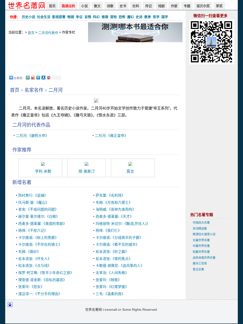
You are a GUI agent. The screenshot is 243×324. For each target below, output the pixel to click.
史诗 (139, 17)
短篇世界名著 (201, 252)
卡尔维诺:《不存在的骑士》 (40, 244)
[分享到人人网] (43, 77)
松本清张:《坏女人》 (34, 259)
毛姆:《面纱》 (29, 252)
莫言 (130, 171)
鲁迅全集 (198, 269)
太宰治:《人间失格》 (112, 273)
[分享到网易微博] (48, 77)
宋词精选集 (200, 228)
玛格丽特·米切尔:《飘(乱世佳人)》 (123, 224)
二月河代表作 (48, 33)
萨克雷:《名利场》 (110, 195)
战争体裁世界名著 (204, 257)
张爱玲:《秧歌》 (109, 280)
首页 (52, 6)
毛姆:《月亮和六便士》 (114, 202)
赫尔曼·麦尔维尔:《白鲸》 (39, 216)
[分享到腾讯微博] (38, 77)
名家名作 (33, 90)
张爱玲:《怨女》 (31, 287)
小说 (84, 6)
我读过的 (68, 6)
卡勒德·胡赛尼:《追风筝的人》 (120, 266)
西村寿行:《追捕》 (33, 195)
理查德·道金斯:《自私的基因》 (42, 280)
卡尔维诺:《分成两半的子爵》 (119, 238)
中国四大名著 (201, 222)
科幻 (96, 17)
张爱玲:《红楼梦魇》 (112, 287)
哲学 (156, 17)
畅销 (70, 17)
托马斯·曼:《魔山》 (33, 202)
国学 (164, 17)
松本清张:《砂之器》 (112, 252)
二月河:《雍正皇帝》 (111, 136)
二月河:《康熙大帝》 (32, 136)
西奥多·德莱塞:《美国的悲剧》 (42, 224)
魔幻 (130, 17)
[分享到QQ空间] (27, 77)
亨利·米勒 (43, 171)
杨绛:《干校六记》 (33, 230)
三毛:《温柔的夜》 (110, 294)
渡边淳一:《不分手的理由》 (40, 294)
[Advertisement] (95, 58)
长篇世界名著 (201, 240)
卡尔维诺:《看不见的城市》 (117, 244)
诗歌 (110, 6)
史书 (123, 6)
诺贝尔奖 (203, 6)
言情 (87, 17)
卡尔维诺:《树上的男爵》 (38, 238)
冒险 (113, 17)
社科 (135, 6)
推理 (105, 17)
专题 (187, 6)
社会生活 (43, 17)
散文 (97, 6)
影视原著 (58, 17)
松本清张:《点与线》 (34, 266)
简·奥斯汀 (87, 171)
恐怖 (122, 17)
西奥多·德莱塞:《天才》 (114, 216)
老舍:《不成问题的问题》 (38, 209)
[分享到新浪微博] (32, 77)
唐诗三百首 (200, 263)
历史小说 (28, 17)
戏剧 (161, 6)
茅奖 (219, 6)
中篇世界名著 (201, 246)
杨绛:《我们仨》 (109, 230)
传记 (148, 6)
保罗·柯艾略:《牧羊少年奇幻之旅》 (46, 273)
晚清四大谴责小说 (204, 234)
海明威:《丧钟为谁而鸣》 (116, 209)
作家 (174, 6)
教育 (147, 17)
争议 (79, 17)
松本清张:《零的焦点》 (114, 259)
